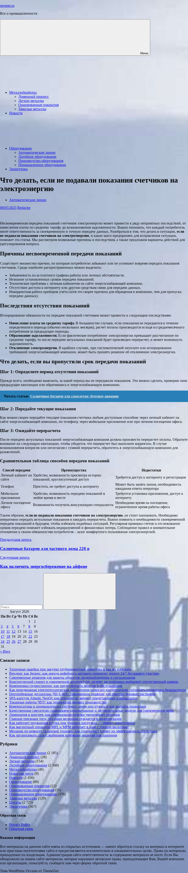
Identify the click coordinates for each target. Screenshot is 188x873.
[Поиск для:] (21, 607)
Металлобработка (23, 92)
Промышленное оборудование (42, 165)
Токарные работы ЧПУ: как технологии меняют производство (58, 702)
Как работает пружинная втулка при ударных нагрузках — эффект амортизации (72, 723)
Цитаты (15, 802)
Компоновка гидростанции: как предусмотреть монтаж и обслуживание (65, 686)
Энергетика (18, 169)
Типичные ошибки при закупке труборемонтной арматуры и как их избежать (70, 669)
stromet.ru (7, 6)
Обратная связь (21, 829)
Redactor (23, 208)
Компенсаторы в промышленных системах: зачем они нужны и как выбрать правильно (77, 706)
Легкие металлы (31, 101)
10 (2, 631)
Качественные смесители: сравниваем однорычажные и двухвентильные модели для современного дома (91, 710)
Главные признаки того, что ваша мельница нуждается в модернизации (65, 719)
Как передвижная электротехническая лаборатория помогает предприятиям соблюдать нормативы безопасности (97, 690)
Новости (16, 113)
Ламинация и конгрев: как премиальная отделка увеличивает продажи (64, 715)
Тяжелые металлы (32, 109)
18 (8, 636)
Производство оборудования (40, 161)
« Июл (5, 651)
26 (13, 641)
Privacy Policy (19, 824)
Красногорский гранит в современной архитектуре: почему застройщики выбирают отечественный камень (93, 682)
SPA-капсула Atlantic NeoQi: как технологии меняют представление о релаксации (73, 698)
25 (8, 641)
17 (2, 636)
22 (30, 636)
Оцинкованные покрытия (38, 105)
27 (19, 641)
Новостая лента (21, 773)
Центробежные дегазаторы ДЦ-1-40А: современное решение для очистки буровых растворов (82, 694)
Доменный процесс (33, 97)
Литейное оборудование (37, 157)
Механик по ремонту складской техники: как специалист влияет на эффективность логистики (83, 731)
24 (2, 641)
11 (8, 631)
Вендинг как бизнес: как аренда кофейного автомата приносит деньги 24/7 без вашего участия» (84, 673)
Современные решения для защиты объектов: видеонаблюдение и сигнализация (72, 677)
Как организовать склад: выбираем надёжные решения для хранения (63, 735)
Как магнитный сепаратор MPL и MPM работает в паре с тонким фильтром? (69, 727)
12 (13, 631)
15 (30, 631)
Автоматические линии (36, 152)
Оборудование (20, 148)
